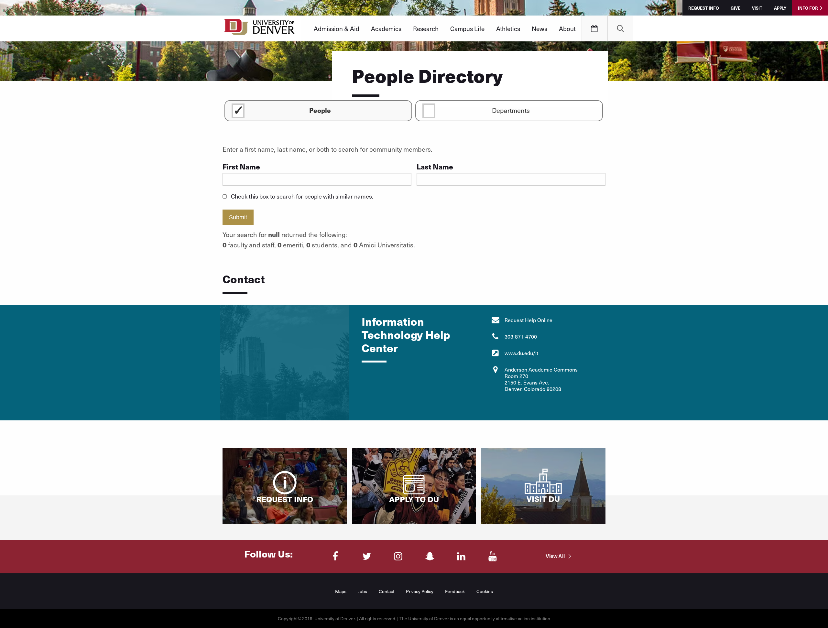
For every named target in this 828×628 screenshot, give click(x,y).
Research (426, 28)
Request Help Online (528, 320)
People (320, 110)
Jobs (362, 591)
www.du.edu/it (521, 353)
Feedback (455, 591)
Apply (780, 8)
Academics (386, 28)
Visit (757, 8)
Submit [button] (238, 217)
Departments (511, 110)
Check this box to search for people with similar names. (302, 196)
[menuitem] (336, 28)
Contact (386, 591)
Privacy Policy (419, 591)
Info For (808, 8)
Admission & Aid (336, 28)
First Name (241, 166)
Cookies (484, 591)
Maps (340, 591)
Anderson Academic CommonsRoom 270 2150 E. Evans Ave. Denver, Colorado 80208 (541, 379)
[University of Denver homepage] (259, 29)
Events (594, 28)
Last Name (435, 166)
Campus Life (467, 28)
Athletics (508, 28)
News (539, 28)
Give (735, 8)
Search (620, 28)
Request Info (703, 8)
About (567, 28)
